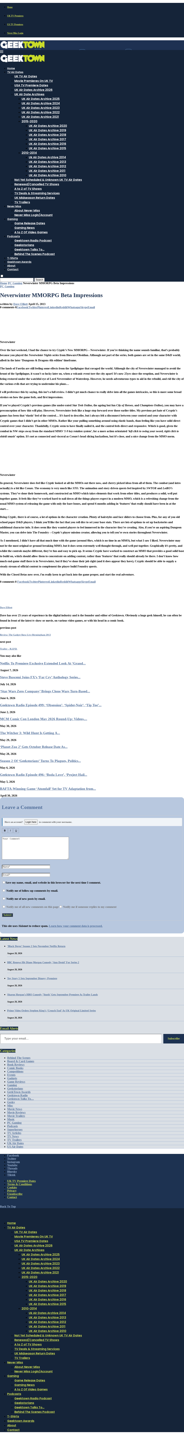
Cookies (12, 1187)
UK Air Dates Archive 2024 (41, 103)
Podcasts (13, 236)
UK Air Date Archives (29, 94)
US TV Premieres (15, 24)
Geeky (11, 1102)
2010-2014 (29, 153)
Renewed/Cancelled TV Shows (36, 184)
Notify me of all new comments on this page (32, 906)
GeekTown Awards (19, 1091)
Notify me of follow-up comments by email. (32, 890)
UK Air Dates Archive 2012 (47, 166)
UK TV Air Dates (25, 76)
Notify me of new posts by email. (25, 898)
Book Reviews (15, 1064)
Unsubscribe (14, 1193)
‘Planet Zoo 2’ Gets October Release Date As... (34, 747)
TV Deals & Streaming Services (37, 193)
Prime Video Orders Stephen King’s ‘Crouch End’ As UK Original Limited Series (51, 1010)
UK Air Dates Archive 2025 (41, 99)
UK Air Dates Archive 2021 (40, 117)
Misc (10, 1105)
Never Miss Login (15, 33)
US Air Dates (15, 1146)
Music (11, 1119)
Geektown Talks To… (29, 249)
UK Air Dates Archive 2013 (47, 162)
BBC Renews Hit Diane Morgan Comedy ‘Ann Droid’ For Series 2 (43, 962)
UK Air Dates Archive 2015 (47, 148)
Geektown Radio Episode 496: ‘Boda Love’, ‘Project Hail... (43, 775)
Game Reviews (16, 1081)
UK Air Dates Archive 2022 (41, 112)
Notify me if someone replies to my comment (89, 906)
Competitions (15, 1071)
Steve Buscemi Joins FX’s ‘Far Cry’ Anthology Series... (40, 677)
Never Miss (14, 206)
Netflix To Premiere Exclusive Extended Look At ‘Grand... (43, 663)
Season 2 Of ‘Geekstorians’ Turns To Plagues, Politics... (40, 761)
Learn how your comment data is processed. (76, 925)
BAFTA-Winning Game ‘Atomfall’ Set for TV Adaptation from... (48, 789)
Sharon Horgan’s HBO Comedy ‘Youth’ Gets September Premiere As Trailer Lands (52, 994)
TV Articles (14, 1132)
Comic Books (15, 1068)
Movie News (14, 1109)
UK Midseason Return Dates (34, 198)
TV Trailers (22, 202)
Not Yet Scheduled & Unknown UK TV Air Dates (48, 180)
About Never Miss (27, 210)
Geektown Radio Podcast (33, 240)
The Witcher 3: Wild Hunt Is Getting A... (30, 733)
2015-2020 (29, 121)
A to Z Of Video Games (31, 232)
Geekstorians (24, 245)
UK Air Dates (15, 1143)
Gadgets (12, 1078)
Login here (31, 822)
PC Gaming (15, 283)
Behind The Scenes (18, 1057)
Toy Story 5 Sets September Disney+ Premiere (32, 978)
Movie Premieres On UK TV (33, 81)
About (11, 265)
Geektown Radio (17, 1095)
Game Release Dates (29, 223)
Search (39, 279)
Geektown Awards (19, 262)
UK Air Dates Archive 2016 (47, 144)
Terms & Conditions (19, 1184)
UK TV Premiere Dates (21, 1180)
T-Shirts (12, 258)
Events (11, 1074)
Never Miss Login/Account (33, 215)
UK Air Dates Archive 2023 (41, 108)
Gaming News (24, 228)
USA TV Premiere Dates (31, 85)
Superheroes (14, 1129)
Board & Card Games (20, 1061)
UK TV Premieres (15, 16)
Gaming (12, 219)
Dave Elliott (20, 304)
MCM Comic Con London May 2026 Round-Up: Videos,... (43, 719)
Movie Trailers (16, 1115)
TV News (13, 1136)
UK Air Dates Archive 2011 (47, 171)
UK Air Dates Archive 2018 (47, 135)
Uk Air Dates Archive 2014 (47, 157)
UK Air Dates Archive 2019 (47, 130)
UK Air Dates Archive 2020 (48, 126)
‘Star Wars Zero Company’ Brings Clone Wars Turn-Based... (45, 691)
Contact (13, 269)
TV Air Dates (15, 72)
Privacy (12, 1190)
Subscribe (174, 1038)
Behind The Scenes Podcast (34, 254)
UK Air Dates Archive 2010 (47, 175)
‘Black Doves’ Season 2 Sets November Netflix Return (36, 946)
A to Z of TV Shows (28, 189)
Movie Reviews (16, 1112)
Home (10, 7)
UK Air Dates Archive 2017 (47, 139)
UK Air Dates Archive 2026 (33, 90)
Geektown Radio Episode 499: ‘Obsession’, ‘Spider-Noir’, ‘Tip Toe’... (51, 705)
